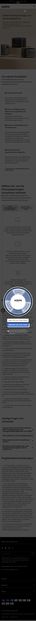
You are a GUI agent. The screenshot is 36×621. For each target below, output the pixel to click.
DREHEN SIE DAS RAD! (18, 325)
